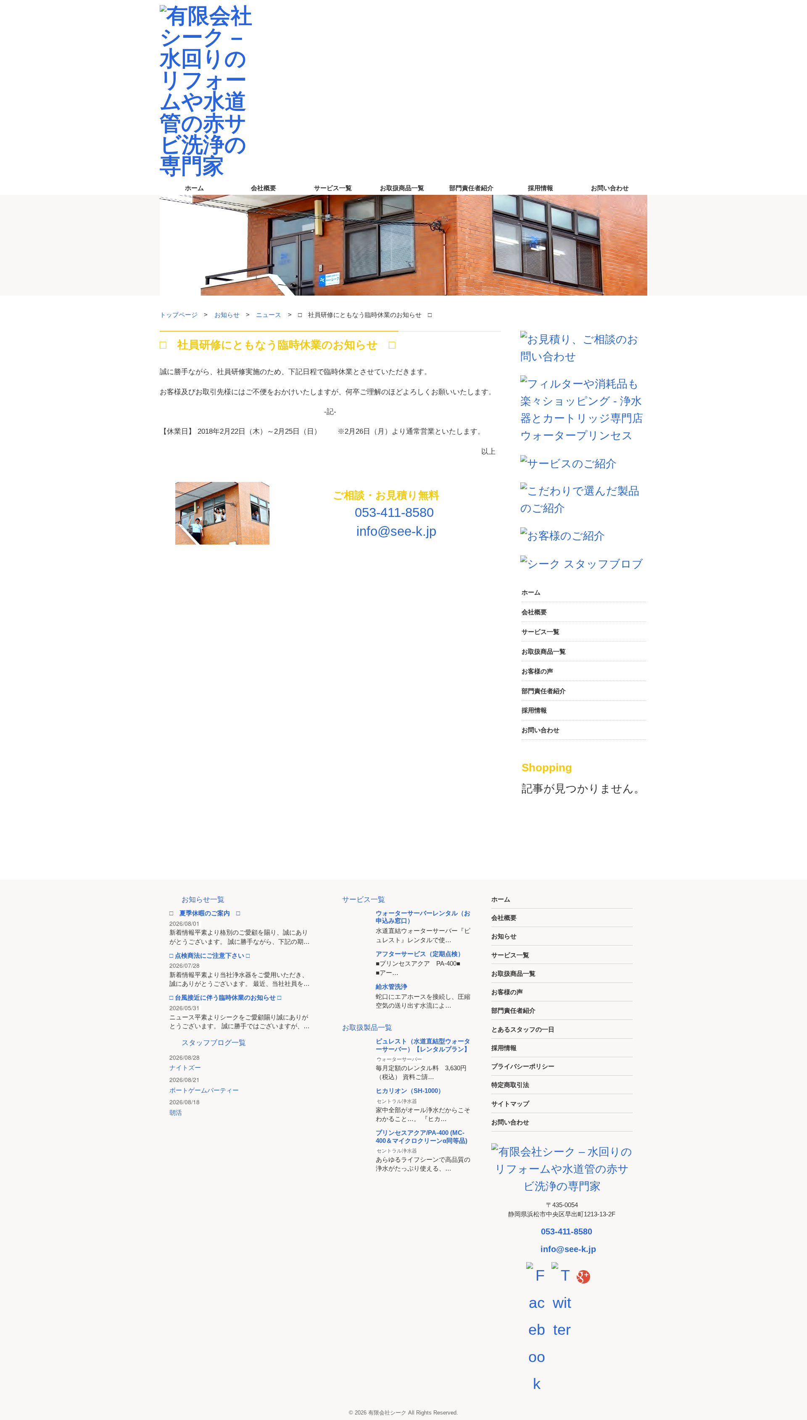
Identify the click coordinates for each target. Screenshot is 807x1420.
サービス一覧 (333, 187)
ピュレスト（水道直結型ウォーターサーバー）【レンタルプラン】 (423, 1044)
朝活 (175, 1112)
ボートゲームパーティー (204, 1090)
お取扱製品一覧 (367, 1028)
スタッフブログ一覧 (214, 1043)
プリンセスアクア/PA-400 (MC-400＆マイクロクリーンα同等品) (421, 1136)
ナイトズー (185, 1067)
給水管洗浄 (391, 986)
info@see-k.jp (394, 531)
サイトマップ (510, 1103)
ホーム (194, 187)
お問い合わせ (610, 187)
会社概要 (263, 187)
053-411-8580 (392, 512)
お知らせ (227, 314)
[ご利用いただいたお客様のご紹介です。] (562, 535)
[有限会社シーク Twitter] (561, 1302)
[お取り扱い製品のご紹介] (583, 498)
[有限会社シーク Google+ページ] (583, 1275)
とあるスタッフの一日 (522, 1029)
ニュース (268, 314)
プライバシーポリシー (522, 1066)
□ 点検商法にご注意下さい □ (209, 955)
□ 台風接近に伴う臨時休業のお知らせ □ (225, 997)
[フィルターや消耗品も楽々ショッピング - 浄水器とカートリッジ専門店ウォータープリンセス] (583, 409)
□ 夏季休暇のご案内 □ (204, 913)
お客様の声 (537, 671)
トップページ (179, 314)
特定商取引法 (510, 1084)
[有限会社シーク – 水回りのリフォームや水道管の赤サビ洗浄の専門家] (210, 89)
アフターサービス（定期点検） (420, 953)
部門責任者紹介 (471, 187)
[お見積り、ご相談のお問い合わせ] (583, 347)
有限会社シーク (387, 1413)
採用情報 (540, 187)
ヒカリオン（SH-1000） (410, 1090)
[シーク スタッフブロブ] (581, 563)
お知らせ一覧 (203, 900)
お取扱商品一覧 (402, 187)
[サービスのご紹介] (568, 463)
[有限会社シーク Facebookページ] (536, 1328)
